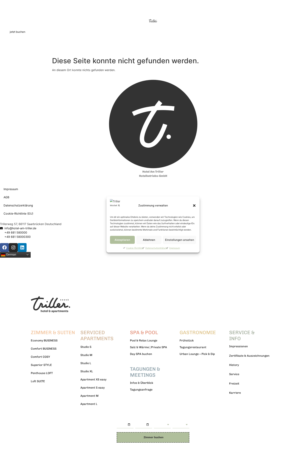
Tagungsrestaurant (193, 347)
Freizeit (234, 383)
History (234, 365)
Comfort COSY (40, 356)
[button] (194, 205)
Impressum (174, 248)
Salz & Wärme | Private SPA (148, 347)
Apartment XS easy (93, 379)
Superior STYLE (41, 365)
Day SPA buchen (141, 354)
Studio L (85, 363)
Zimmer (177, 419)
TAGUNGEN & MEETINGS (145, 372)
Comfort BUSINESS (43, 348)
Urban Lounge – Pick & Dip (197, 354)
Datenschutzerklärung (156, 248)
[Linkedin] (22, 247)
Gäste (158, 419)
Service (234, 374)
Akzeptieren (122, 240)
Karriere (235, 392)
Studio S (85, 347)
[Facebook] (4, 247)
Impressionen (238, 346)
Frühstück (187, 340)
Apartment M (89, 395)
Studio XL (86, 371)
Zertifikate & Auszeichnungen (249, 355)
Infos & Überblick (141, 383)
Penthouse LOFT (42, 373)
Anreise (122, 419)
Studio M (86, 355)
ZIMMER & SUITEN (53, 332)
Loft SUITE (38, 381)
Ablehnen (149, 240)
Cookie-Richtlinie (135, 248)
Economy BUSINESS (44, 340)
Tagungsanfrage (141, 389)
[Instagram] (13, 247)
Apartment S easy (92, 387)
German (10, 254)
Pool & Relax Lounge (143, 340)
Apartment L (88, 404)
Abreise (140, 419)
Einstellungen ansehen (179, 240)
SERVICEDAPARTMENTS (97, 335)
